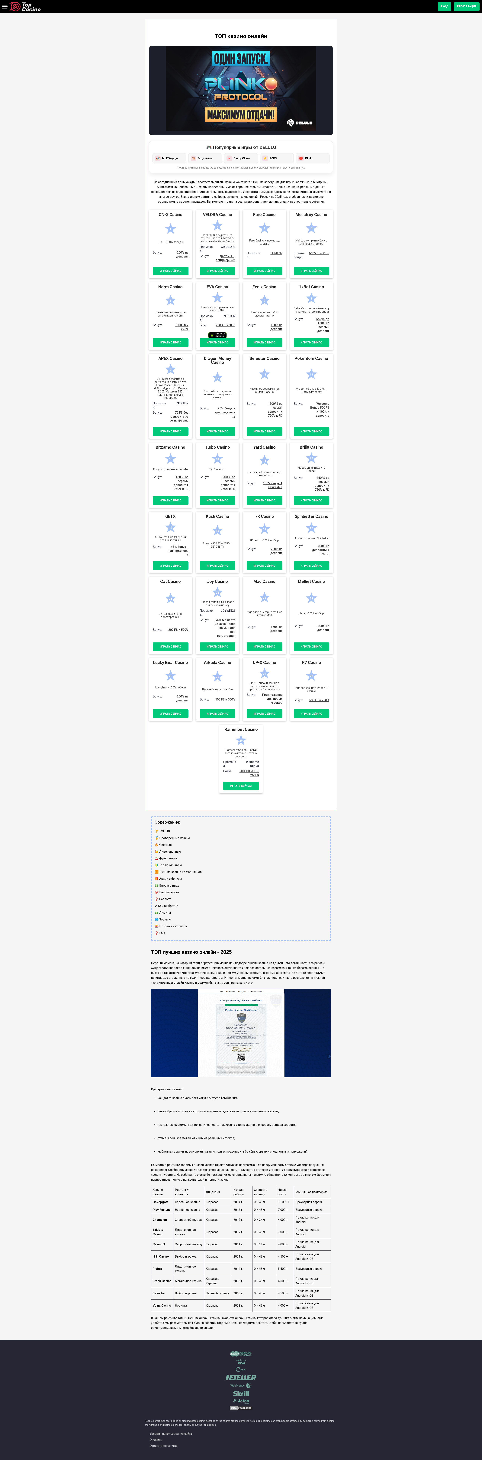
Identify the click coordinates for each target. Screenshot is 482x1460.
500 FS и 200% (319, 700)
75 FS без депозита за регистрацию (178, 416)
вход (444, 6)
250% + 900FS (225, 325)
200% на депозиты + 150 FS (320, 550)
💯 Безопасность (167, 892)
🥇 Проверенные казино (172, 838)
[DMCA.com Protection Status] (241, 1409)
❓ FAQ (160, 933)
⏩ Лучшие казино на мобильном (178, 872)
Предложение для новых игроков (272, 698)
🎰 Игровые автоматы (171, 926)
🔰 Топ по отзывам (168, 865)
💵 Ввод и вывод (167, 885)
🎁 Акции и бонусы (168, 879)
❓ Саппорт (163, 899)
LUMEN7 (276, 253)
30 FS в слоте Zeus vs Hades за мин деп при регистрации (225, 628)
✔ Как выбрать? (166, 906)
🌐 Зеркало (163, 919)
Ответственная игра (164, 1446)
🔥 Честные (163, 845)
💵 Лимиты (163, 912)
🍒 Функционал (166, 858)
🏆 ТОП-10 (162, 831)
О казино (156, 1440)
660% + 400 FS (319, 253)
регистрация (467, 6)
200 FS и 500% (178, 630)
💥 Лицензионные (168, 851)
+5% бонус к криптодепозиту (225, 412)
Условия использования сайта (171, 1433)
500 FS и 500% (225, 699)
